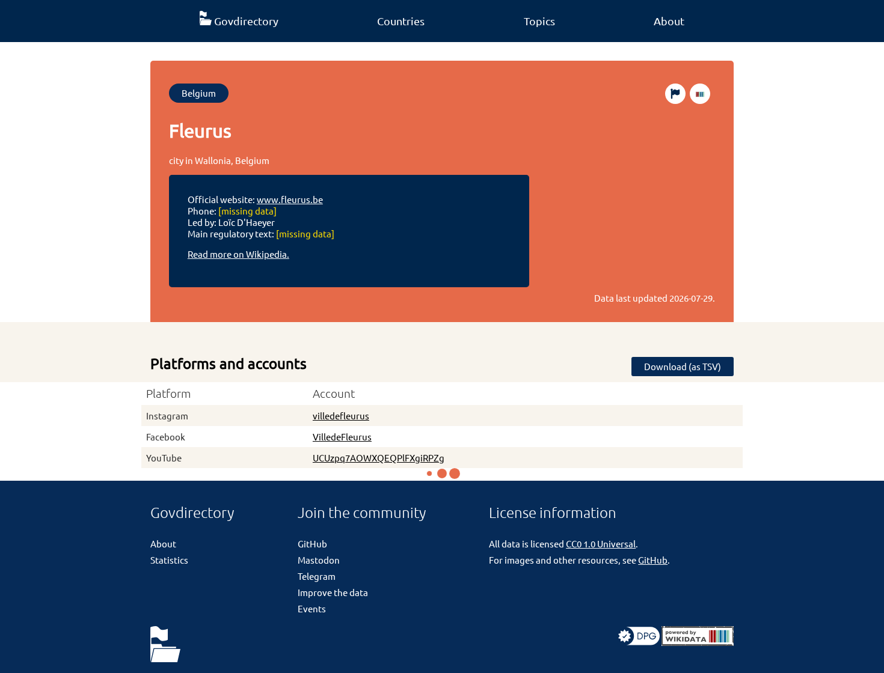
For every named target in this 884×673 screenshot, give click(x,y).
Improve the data (333, 592)
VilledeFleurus (342, 436)
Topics (539, 20)
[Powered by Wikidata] (697, 642)
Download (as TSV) (682, 366)
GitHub (312, 543)
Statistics (169, 559)
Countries (401, 20)
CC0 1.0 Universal (601, 543)
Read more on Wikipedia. (238, 254)
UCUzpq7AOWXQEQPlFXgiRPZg (378, 457)
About (669, 20)
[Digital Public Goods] (639, 642)
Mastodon (319, 559)
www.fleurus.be (290, 199)
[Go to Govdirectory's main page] (165, 645)
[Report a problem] (675, 94)
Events (312, 608)
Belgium (199, 93)
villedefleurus (341, 415)
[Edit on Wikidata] (700, 94)
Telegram (317, 576)
